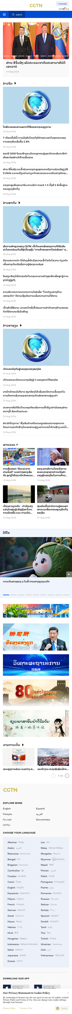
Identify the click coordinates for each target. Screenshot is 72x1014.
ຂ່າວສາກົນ (10, 203)
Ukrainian (51, 944)
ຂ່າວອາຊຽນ (10, 325)
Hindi (13, 932)
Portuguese (52, 881)
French (16, 904)
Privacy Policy (9, 1008)
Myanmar (52, 859)
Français (7, 813)
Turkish (48, 938)
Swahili (49, 921)
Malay (52, 847)
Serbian (49, 904)
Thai (45, 932)
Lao (45, 842)
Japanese (17, 955)
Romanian (51, 893)
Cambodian (16, 870)
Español (40, 808)
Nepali (47, 864)
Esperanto (19, 893)
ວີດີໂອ (6, 532)
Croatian (17, 876)
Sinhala (48, 909)
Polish (47, 876)
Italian (15, 949)
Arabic (14, 847)
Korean (15, 960)
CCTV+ (7, 824)
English (7, 808)
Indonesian (23, 944)
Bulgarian (18, 864)
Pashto (47, 887)
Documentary (43, 819)
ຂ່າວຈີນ (8, 83)
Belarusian (19, 853)
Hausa (15, 921)
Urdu (46, 949)
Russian (49, 898)
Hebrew (15, 927)
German (16, 909)
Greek (15, 915)
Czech (14, 881)
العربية (39, 813)
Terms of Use (26, 1008)
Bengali (14, 859)
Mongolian (50, 853)
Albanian (16, 842)
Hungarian (17, 938)
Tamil (46, 927)
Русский (7, 819)
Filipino (16, 898)
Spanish (50, 915)
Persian (48, 870)
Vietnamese (52, 955)
